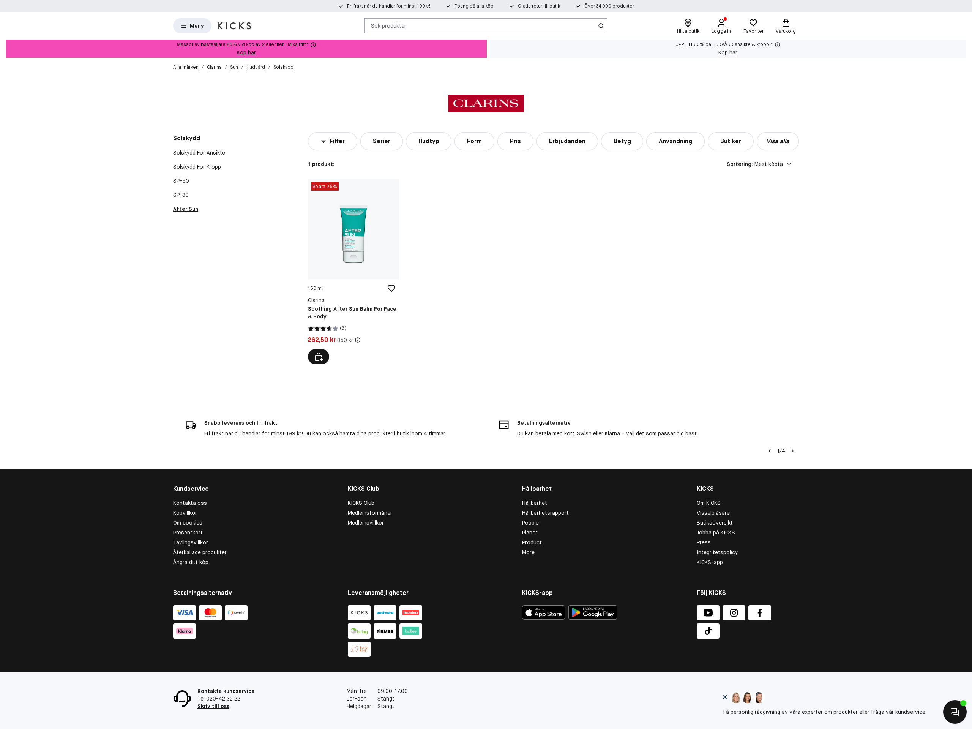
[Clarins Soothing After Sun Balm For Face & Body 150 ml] (353, 271)
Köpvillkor (185, 512)
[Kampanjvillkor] (358, 340)
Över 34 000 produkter (609, 6)
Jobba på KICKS (716, 532)
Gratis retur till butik (539, 6)
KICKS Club (361, 503)
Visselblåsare (713, 512)
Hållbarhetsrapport (545, 512)
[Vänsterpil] (770, 451)
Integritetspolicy (717, 552)
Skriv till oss (213, 706)
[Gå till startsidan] (234, 25)
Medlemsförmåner (370, 512)
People (530, 522)
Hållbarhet (534, 503)
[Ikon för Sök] (601, 26)
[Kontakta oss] (955, 712)
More (528, 552)
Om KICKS (709, 503)
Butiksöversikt (715, 522)
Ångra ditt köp (190, 562)
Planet (530, 532)
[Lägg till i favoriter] (391, 288)
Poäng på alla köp (474, 6)
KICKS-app (710, 562)
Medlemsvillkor (366, 522)
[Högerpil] (793, 451)
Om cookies (187, 522)
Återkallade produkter (200, 552)
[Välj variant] (318, 356)
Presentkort (188, 532)
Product (532, 542)
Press (704, 542)
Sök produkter (388, 25)
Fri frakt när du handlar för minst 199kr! (388, 6)
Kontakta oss (190, 503)
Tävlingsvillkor (190, 542)
